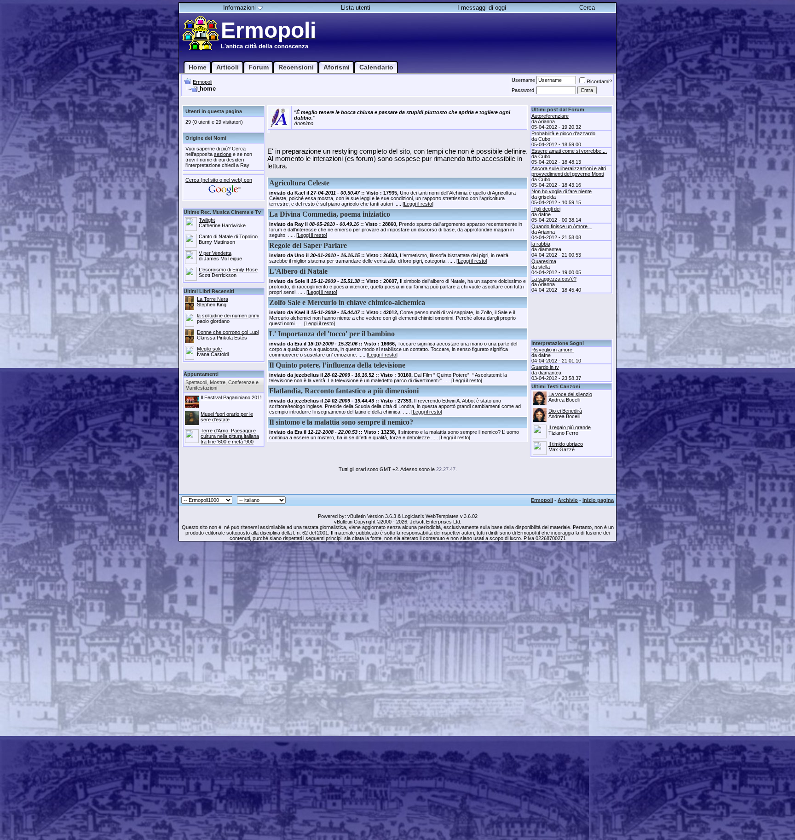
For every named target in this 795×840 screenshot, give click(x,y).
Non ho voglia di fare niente (561, 191)
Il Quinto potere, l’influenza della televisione (337, 365)
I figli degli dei (545, 209)
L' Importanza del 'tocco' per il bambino (332, 334)
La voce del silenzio (570, 394)
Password (523, 90)
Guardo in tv (545, 367)
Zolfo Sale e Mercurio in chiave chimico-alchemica (347, 302)
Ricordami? (599, 81)
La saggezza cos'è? (553, 279)
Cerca (587, 7)
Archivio (568, 500)
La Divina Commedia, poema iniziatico (329, 214)
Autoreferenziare (550, 116)
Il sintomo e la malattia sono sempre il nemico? (341, 422)
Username (523, 80)
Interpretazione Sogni (557, 343)
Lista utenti (355, 7)
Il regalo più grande (569, 427)
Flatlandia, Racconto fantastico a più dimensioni (344, 391)
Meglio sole (209, 348)
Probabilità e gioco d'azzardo (563, 133)
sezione (222, 154)
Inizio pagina (598, 500)
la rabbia (540, 244)
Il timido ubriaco (565, 444)
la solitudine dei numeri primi (228, 315)
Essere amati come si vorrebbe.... (569, 151)
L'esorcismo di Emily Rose (228, 269)
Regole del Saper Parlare (308, 245)
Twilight (207, 220)
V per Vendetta (215, 253)
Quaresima (543, 261)
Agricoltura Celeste (299, 183)
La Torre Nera (212, 299)
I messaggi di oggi (481, 7)
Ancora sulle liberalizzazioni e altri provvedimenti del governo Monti (568, 171)
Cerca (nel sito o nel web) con (218, 180)
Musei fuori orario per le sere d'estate (227, 416)
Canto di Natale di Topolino (228, 236)
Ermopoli (202, 82)
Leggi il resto (418, 204)
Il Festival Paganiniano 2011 (231, 397)
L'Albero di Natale (298, 271)
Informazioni (239, 7)
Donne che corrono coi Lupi (228, 332)
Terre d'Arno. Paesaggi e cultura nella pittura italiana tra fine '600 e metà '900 (230, 436)
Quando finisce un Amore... (561, 226)
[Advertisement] (571, 318)
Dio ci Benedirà (565, 411)
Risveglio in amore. (552, 349)
